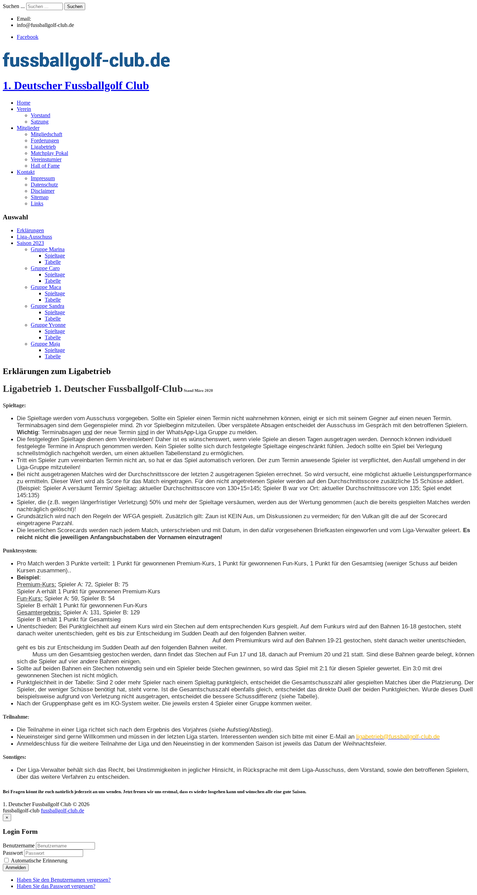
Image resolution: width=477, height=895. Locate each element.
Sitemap (40, 197)
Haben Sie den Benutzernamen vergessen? (64, 880)
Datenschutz (44, 185)
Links (37, 203)
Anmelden (16, 867)
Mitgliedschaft (46, 134)
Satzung (40, 122)
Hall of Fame (45, 166)
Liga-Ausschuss (34, 237)
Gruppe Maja (45, 344)
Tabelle (53, 262)
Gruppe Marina (48, 249)
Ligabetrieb (43, 147)
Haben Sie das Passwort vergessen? (56, 886)
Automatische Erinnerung (38, 861)
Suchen (74, 6)
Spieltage (55, 256)
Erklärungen (30, 230)
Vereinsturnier (46, 159)
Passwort (13, 853)
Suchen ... (14, 6)
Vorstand (40, 115)
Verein (24, 109)
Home (23, 103)
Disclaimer (42, 191)
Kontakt (26, 172)
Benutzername (19, 845)
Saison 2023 (30, 243)
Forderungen (45, 140)
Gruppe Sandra (47, 306)
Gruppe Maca (46, 287)
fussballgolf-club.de (62, 810)
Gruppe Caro (45, 268)
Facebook (27, 37)
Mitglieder (28, 128)
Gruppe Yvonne (48, 325)
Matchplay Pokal (49, 153)
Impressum (43, 178)
